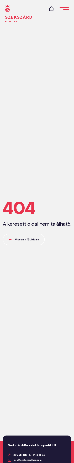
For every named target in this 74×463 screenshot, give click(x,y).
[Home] (18, 13)
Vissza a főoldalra (27, 239)
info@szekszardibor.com (27, 460)
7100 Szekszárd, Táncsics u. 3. (29, 454)
